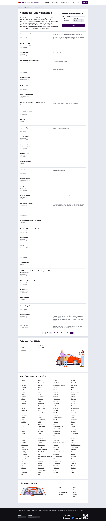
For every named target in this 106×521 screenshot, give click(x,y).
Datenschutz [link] (34, 510)
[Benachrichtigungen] (73, 2)
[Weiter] (71, 333)
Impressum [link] (20, 510)
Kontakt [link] (29, 510)
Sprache (20, 515)
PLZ (64, 18)
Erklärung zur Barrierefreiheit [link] (58, 510)
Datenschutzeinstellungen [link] (45, 510)
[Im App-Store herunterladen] (66, 517)
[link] (76, 2)
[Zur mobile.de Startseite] (29, 3)
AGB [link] (25, 510)
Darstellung (30, 515)
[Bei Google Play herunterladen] (76, 517)
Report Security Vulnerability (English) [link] (74, 510)
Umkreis (76, 18)
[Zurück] (34, 333)
